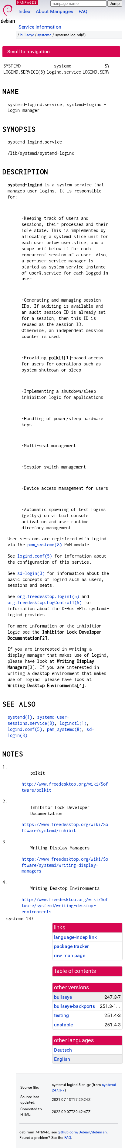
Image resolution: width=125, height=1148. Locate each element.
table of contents (75, 971)
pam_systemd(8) (44, 544)
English (62, 1059)
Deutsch (63, 1050)
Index (24, 11)
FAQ (83, 11)
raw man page (69, 955)
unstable (63, 1025)
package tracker (71, 946)
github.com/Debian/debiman (82, 1132)
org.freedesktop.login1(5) (48, 596)
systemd (44, 35)
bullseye (27, 35)
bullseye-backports (74, 1006)
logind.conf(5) (34, 555)
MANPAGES (27, 2)
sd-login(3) (31, 573)
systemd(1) (20, 717)
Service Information (40, 27)
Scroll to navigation (28, 51)
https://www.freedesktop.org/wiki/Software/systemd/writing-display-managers (65, 865)
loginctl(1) (73, 723)
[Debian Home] (7, 12)
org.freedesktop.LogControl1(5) (45, 602)
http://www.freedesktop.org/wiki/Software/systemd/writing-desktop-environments (65, 905)
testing (61, 1015)
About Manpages (54, 11)
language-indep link (75, 937)
